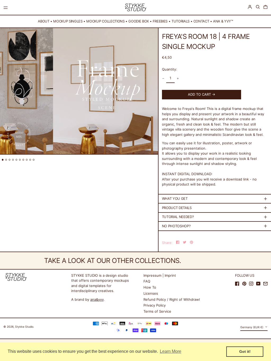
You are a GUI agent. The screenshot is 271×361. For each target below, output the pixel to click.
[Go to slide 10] (34, 160)
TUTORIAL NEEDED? (178, 217)
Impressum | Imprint (159, 275)
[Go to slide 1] (3, 160)
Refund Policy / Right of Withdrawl (171, 299)
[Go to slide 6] (20, 160)
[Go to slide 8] (27, 160)
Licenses (150, 293)
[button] (258, 7)
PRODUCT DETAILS (177, 208)
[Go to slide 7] (23, 160)
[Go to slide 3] (10, 160)
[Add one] (178, 78)
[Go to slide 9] (30, 160)
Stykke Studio (24, 326)
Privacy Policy (154, 305)
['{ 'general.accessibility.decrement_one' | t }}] (163, 78)
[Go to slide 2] (6, 160)
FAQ (146, 281)
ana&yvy (97, 299)
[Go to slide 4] (13, 160)
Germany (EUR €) (252, 327)
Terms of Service (157, 311)
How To (149, 287)
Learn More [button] (170, 351)
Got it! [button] (245, 351)
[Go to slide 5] (16, 160)
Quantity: (169, 69)
